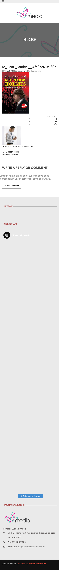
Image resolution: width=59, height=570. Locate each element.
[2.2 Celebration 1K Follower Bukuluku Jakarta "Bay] (30, 257)
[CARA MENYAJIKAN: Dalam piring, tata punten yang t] (30, 351)
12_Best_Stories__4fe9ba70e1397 (29, 67)
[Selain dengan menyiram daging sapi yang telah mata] (30, 476)
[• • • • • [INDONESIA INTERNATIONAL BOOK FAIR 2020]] (30, 320)
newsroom (22, 71)
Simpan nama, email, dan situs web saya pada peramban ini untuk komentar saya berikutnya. (25, 177)
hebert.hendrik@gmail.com (23, 146)
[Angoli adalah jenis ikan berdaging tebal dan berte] (30, 445)
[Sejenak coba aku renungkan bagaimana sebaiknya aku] (30, 288)
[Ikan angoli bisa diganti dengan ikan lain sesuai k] (30, 414)
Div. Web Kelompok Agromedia (31, 563)
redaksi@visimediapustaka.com (29, 546)
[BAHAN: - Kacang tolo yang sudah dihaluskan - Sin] (30, 382)
